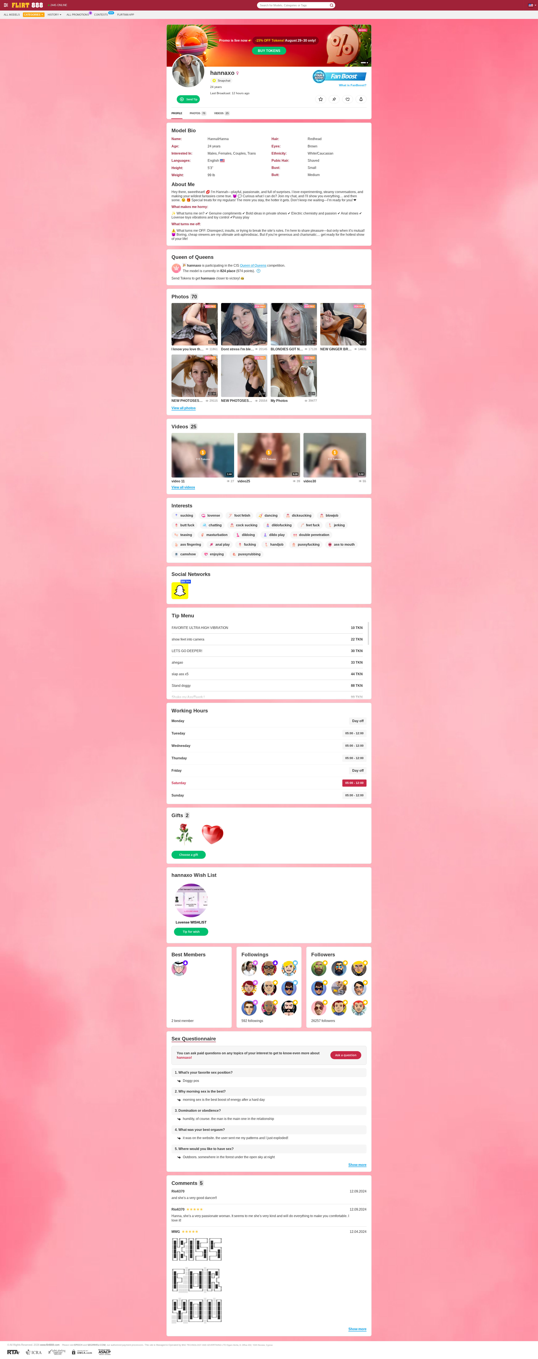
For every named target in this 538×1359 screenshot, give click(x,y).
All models (12, 14)
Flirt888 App (125, 14)
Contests (101, 14)
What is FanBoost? (353, 85)
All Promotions (78, 14)
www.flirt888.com (49, 1344)
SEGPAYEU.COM (96, 1345)
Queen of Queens (253, 265)
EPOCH (78, 1345)
